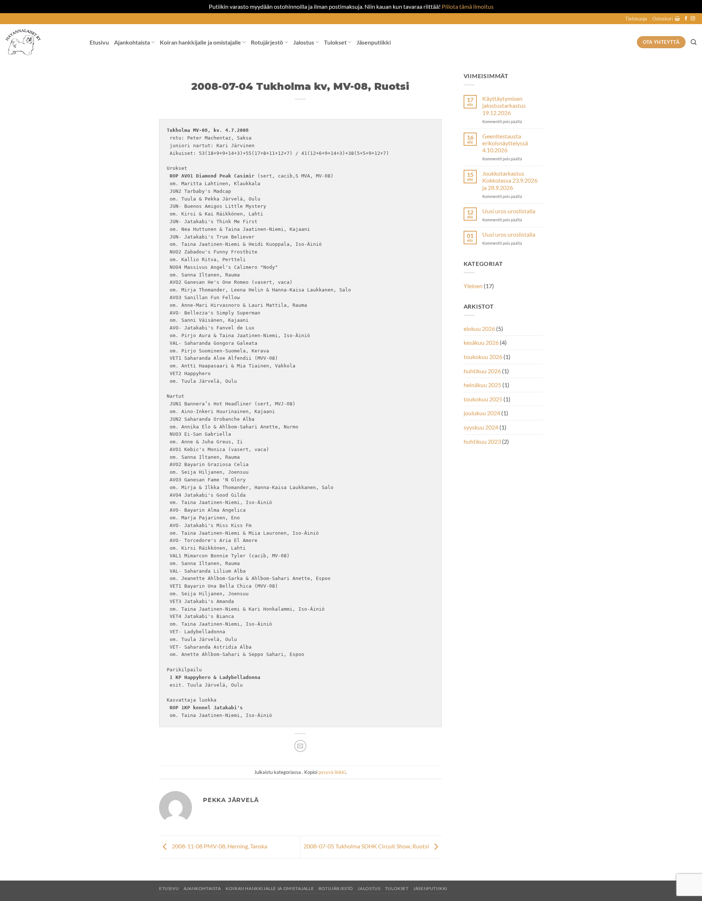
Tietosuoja (636, 19)
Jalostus (303, 42)
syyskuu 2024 (481, 427)
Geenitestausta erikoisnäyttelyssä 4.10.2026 (505, 143)
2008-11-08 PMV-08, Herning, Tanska (219, 846)
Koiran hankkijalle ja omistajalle (200, 42)
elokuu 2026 (479, 328)
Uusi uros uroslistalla (508, 210)
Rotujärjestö (267, 42)
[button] (666, 18)
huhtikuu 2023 (482, 441)
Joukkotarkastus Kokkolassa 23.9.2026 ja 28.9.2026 (509, 180)
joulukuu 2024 (482, 412)
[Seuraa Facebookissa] (686, 18)
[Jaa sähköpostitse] (300, 746)
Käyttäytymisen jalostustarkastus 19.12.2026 (504, 105)
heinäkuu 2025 (482, 384)
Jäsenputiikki (373, 42)
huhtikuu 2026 (482, 370)
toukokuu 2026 (483, 356)
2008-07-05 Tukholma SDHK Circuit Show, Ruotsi (366, 846)
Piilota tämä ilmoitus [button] (468, 6)
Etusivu (99, 42)
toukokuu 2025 (483, 399)
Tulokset (335, 42)
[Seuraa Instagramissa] (693, 18)
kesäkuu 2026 (481, 342)
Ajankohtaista (132, 42)
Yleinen (473, 285)
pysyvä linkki (332, 772)
